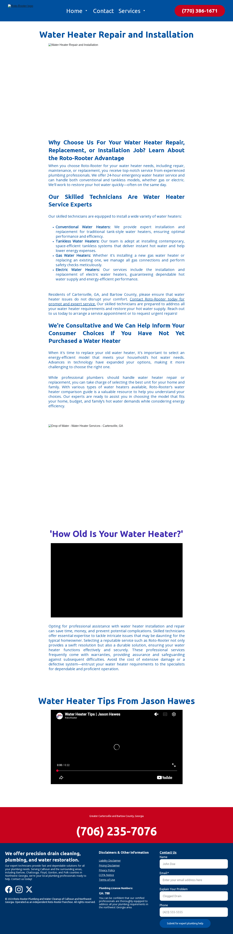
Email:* (164, 873)
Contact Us (168, 852)
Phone (164, 905)
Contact (103, 10)
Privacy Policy (107, 870)
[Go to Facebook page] (8, 889)
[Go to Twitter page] (29, 889)
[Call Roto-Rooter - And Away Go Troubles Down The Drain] (183, 831)
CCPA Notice (106, 875)
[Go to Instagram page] (19, 889)
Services (129, 10)
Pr (100, 865)
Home (74, 10)
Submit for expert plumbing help (185, 923)
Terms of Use (107, 879)
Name (163, 857)
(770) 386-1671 (200, 11)
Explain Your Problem (174, 889)
